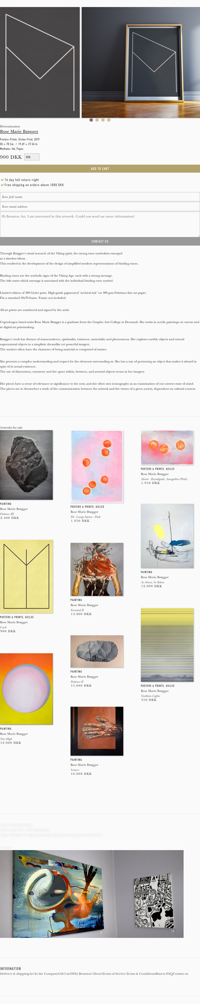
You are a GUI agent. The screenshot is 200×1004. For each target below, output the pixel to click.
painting (6, 504)
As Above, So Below (152, 582)
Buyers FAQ (164, 974)
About (97, 974)
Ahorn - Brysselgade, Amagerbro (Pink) (164, 479)
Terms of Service (114, 974)
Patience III (6, 514)
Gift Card (65, 974)
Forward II (77, 610)
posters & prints (82, 507)
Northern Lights (150, 696)
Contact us (180, 974)
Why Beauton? (82, 974)
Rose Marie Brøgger (19, 131)
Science (75, 770)
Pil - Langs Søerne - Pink (85, 517)
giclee (100, 507)
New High (6, 739)
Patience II (77, 682)
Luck (3, 627)
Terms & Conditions (140, 974)
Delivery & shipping (14, 974)
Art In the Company (43, 974)
